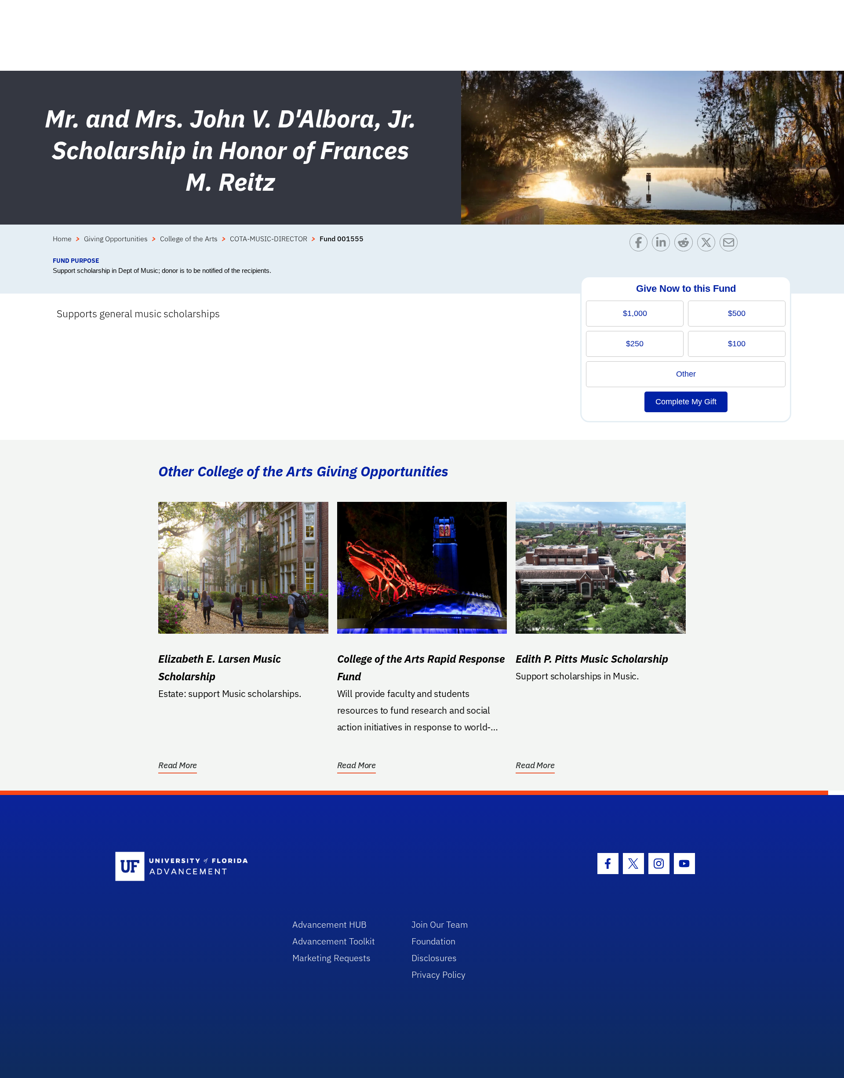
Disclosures (434, 958)
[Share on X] (708, 244)
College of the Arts (189, 238)
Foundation (433, 941)
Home (62, 238)
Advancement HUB (329, 924)
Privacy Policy (438, 974)
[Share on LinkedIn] (663, 244)
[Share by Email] (731, 244)
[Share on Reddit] (685, 244)
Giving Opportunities (116, 238)
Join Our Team (439, 924)
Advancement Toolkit (333, 941)
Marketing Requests (331, 958)
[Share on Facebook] (640, 244)
